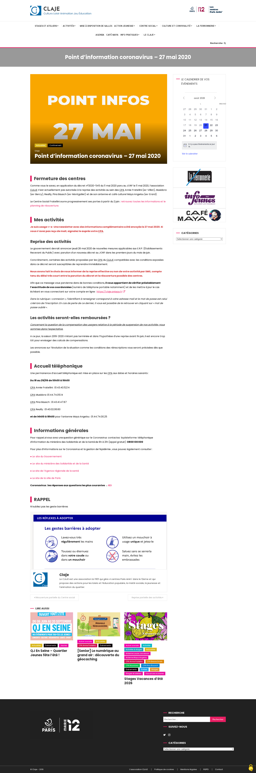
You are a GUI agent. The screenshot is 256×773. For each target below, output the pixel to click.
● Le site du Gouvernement (46, 456)
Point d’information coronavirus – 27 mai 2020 (98, 156)
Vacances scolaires (155, 673)
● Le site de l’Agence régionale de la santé (55, 471)
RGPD (206, 770)
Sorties (144, 669)
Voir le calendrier (190, 153)
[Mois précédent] (183, 98)
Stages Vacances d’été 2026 (143, 681)
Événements (50, 645)
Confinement (55, 145)
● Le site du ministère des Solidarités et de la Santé (59, 463)
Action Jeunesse (123, 25)
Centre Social (147, 25)
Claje (37, 150)
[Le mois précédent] (215, 98)
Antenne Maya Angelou (136, 657)
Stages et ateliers (46, 25)
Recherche (216, 43)
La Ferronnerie (205, 25)
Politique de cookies (164, 770)
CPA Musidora (132, 665)
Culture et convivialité (176, 25)
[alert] (199, 145)
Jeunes (63, 645)
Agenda (100, 34)
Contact (219, 770)
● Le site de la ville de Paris (45, 478)
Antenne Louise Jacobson (137, 653)
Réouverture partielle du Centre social (55, 597)
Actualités (40, 145)
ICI (110, 485)
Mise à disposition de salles (96, 25)
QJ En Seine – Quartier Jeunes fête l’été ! (48, 652)
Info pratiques (129, 34)
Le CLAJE (149, 34)
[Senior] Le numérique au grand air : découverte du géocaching (98, 655)
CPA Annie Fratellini (87, 645)
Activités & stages (134, 649)
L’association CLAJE (138, 770)
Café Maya (112, 34)
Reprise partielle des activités (147, 597)
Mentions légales (188, 770)
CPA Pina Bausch (150, 665)
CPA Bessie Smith (155, 661)
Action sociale (85, 641)
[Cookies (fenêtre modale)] (251, 768)
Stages (154, 669)
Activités (68, 25)
